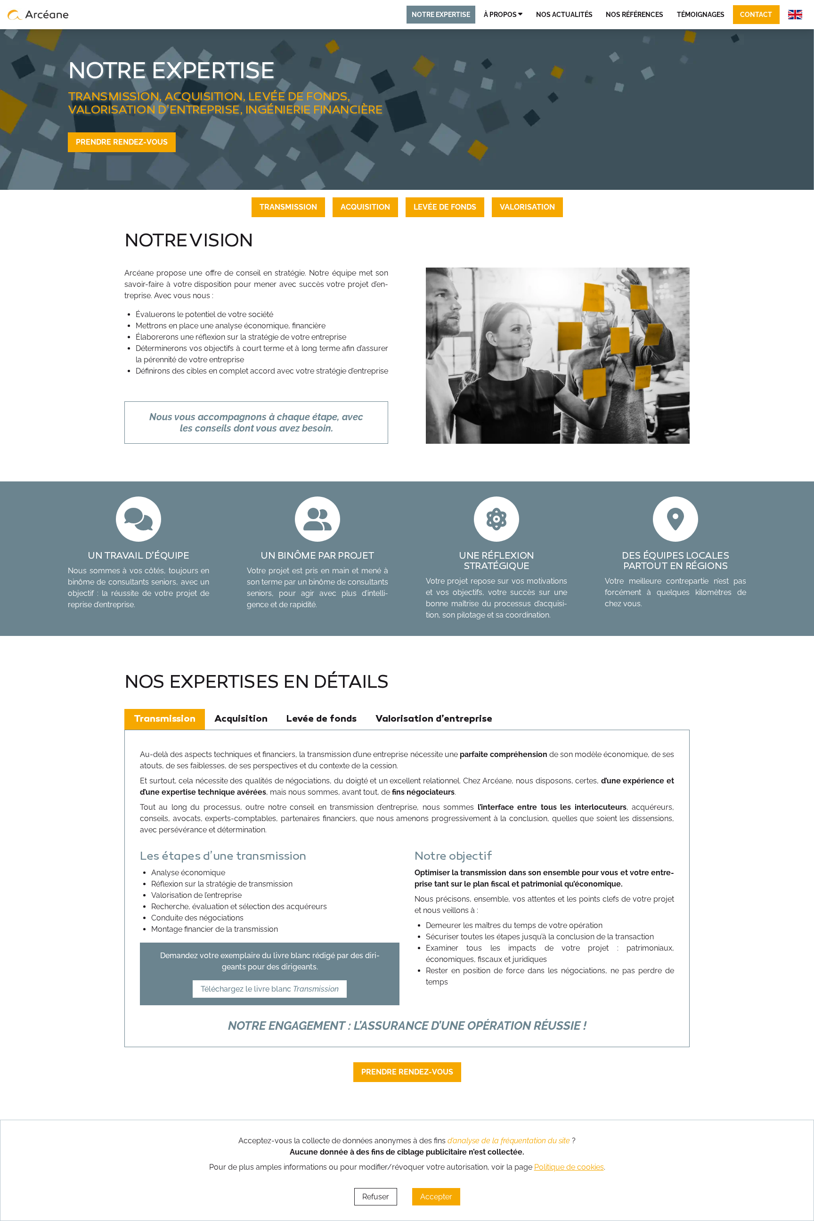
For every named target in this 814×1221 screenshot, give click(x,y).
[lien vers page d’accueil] (38, 14)
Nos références (634, 14)
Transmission (288, 207)
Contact (756, 14)
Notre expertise (441, 14)
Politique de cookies (569, 1167)
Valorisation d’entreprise (433, 719)
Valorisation (527, 207)
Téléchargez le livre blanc (270, 989)
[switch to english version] (795, 15)
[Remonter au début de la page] (786, 1148)
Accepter (436, 1196)
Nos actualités (564, 14)
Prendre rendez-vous (122, 142)
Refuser (375, 1196)
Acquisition (365, 207)
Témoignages (700, 14)
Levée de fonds (445, 207)
